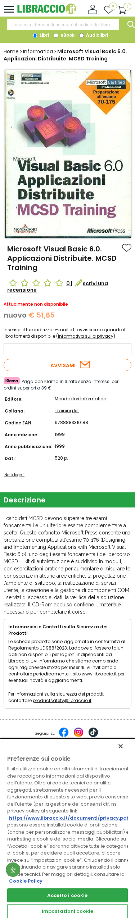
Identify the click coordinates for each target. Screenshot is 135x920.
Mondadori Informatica (81, 399)
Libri (44, 35)
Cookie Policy (25, 881)
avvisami (63, 365)
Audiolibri (96, 35)
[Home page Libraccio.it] (46, 12)
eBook (67, 35)
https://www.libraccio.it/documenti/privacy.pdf (69, 818)
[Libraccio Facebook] (64, 735)
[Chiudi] (120, 746)
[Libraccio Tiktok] (93, 735)
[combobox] (63, 24)
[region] (67, 829)
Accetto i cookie (67, 895)
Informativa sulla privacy (85, 336)
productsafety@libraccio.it (62, 700)
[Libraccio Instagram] (78, 735)
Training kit (67, 410)
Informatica (38, 51)
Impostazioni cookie (67, 911)
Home (11, 51)
